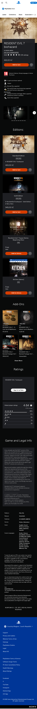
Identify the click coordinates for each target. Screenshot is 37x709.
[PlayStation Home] (18, 2)
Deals (20, 14)
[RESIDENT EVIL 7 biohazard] (15, 112)
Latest (4, 14)
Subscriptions (29, 14)
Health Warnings (9, 589)
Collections (12, 14)
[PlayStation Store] (9, 8)
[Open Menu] (2, 3)
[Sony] (32, 708)
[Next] (34, 112)
